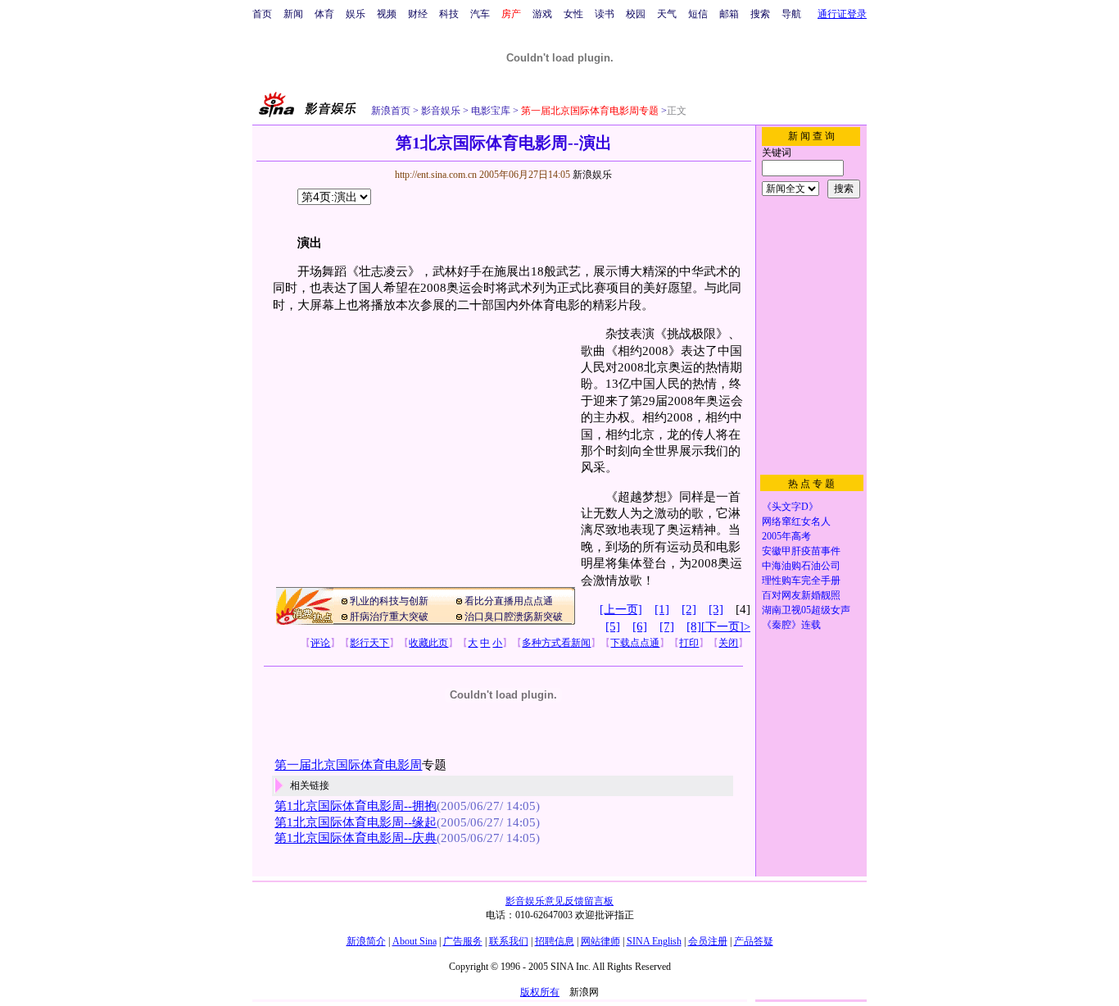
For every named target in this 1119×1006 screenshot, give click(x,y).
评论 (320, 643)
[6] (639, 626)
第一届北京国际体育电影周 (348, 765)
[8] (693, 626)
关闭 (728, 643)
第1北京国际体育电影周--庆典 (355, 837)
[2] (689, 609)
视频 (386, 14)
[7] (666, 626)
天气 (667, 14)
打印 (689, 643)
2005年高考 (786, 536)
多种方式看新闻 (556, 643)
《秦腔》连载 (791, 624)
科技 (449, 14)
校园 (636, 14)
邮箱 (729, 14)
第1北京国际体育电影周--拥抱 (355, 806)
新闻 (293, 14)
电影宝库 (489, 110)
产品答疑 (753, 941)
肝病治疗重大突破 (389, 616)
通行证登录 (842, 14)
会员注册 (707, 941)
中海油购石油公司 (801, 565)
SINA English (654, 941)
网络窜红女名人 (796, 521)
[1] (662, 609)
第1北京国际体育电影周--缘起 (355, 822)
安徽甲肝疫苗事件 (801, 551)
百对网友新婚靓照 (801, 595)
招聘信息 (554, 941)
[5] (612, 626)
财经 (418, 14)
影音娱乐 (440, 110)
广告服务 (462, 941)
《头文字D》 (790, 506)
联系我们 (508, 941)
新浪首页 (390, 110)
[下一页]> (725, 627)
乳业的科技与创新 (389, 601)
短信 (698, 14)
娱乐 (355, 14)
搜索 (760, 14)
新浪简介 (366, 941)
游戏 (542, 14)
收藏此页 (428, 643)
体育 (324, 14)
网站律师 (600, 941)
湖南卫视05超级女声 (806, 610)
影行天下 (369, 643)
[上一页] (621, 609)
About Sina (414, 941)
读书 (604, 14)
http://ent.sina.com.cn (437, 174)
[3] (716, 609)
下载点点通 (634, 643)
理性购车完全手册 (801, 580)
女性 (573, 14)
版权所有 (540, 992)
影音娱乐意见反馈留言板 (559, 901)
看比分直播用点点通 (508, 601)
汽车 (480, 14)
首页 (262, 14)
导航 (791, 14)
